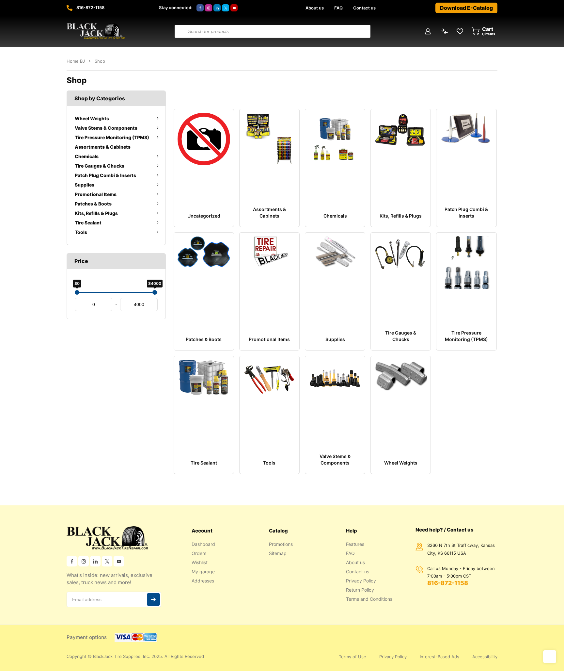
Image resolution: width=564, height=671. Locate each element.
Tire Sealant (88, 222)
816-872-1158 (90, 7)
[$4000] (154, 292)
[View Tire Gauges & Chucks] (400, 277)
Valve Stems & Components (106, 128)
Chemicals (87, 156)
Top (549, 656)
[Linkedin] (217, 7)
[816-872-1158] (69, 8)
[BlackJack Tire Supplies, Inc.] (96, 31)
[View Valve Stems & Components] (335, 400)
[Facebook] (200, 7)
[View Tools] (269, 400)
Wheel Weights (92, 118)
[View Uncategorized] (204, 153)
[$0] (77, 292)
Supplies (84, 185)
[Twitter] (225, 7)
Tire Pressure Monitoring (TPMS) (112, 137)
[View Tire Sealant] (204, 400)
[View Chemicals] (335, 153)
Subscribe (153, 599)
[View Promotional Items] (269, 277)
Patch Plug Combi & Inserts (105, 175)
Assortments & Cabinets (103, 147)
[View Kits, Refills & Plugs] (400, 153)
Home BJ (76, 61)
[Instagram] (208, 7)
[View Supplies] (335, 277)
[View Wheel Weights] (400, 400)
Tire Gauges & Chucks (99, 166)
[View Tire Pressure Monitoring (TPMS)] (466, 277)
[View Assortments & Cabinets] (269, 153)
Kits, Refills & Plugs (96, 213)
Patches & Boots (93, 203)
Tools (81, 232)
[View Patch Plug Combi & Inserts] (466, 153)
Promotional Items (96, 194)
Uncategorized (203, 216)
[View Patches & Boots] (204, 277)
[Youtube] (234, 7)
